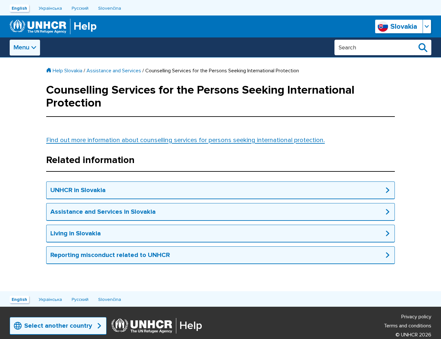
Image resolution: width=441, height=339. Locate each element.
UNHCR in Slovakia (78, 190)
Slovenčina (109, 8)
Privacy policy (416, 316)
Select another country (58, 326)
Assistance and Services (114, 70)
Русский (80, 8)
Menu (21, 47)
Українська (50, 8)
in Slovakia (85, 233)
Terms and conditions (407, 326)
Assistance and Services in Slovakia (103, 212)
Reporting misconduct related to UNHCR (110, 255)
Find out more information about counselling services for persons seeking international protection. (185, 140)
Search (423, 47)
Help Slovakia (67, 70)
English (19, 8)
